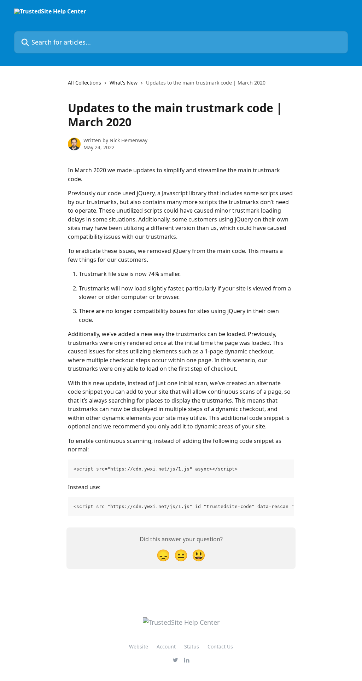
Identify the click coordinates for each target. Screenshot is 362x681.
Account (166, 646)
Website (138, 646)
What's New (124, 82)
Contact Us (220, 646)
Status (191, 646)
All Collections (84, 82)
